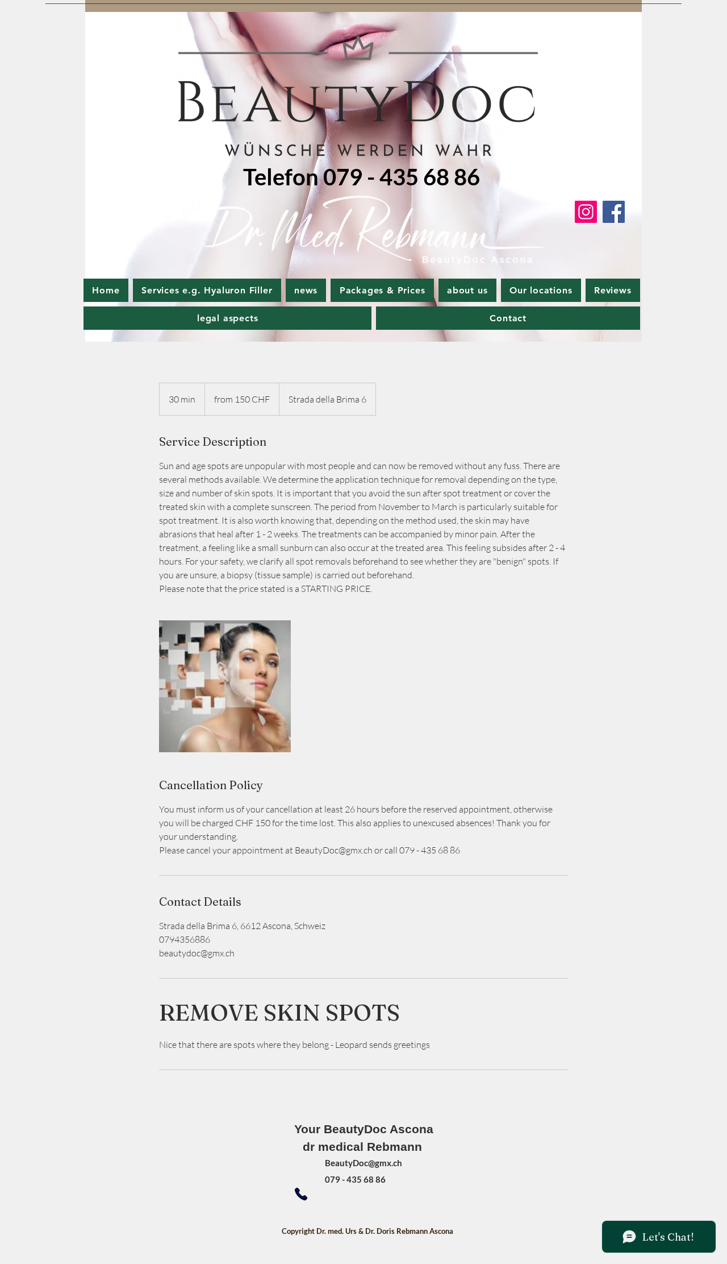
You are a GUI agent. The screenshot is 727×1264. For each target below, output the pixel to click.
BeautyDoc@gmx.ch (363, 1163)
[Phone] (301, 1194)
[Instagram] (586, 212)
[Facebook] (614, 212)
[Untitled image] (225, 686)
